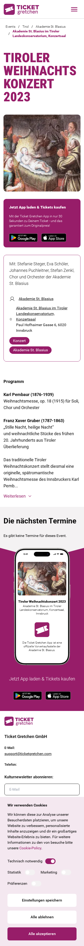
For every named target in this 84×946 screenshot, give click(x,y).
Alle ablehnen (42, 917)
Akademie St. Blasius (51, 26)
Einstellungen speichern (42, 900)
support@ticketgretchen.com (28, 753)
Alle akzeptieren (42, 934)
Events (10, 26)
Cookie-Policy (30, 848)
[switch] (50, 861)
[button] (42, 496)
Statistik (14, 872)
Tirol (25, 26)
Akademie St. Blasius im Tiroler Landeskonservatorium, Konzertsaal (39, 33)
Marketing (49, 872)
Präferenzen (17, 883)
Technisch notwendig (24, 861)
